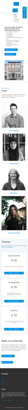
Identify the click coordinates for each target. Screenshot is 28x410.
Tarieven (3, 379)
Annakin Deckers (14, 233)
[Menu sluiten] (15, 10)
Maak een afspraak (24, 12)
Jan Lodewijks (14, 130)
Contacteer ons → (7, 362)
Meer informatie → (10, 54)
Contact (3, 381)
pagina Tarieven (9, 247)
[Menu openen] (16, 4)
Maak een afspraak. (7, 400)
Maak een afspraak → (11, 49)
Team (2, 377)
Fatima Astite (14, 163)
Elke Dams (14, 193)
